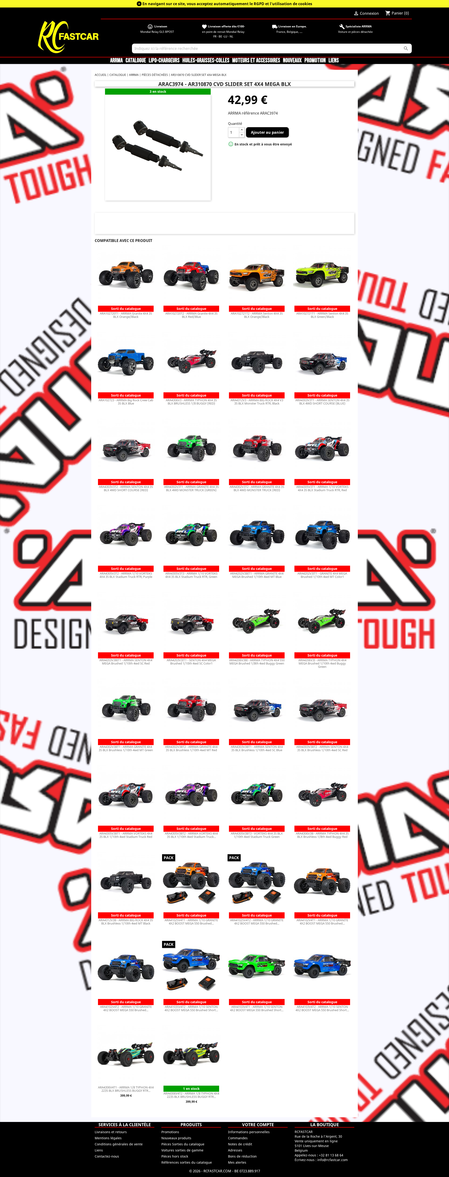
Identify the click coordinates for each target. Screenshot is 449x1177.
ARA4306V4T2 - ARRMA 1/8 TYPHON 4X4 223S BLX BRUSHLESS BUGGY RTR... (191, 1095)
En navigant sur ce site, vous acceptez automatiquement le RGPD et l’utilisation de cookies (227, 3)
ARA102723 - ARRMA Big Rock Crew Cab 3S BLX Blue (126, 401)
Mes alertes (237, 1162)
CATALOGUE (136, 60)
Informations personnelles (249, 1132)
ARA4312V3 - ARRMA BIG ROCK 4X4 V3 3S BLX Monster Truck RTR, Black (257, 401)
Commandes (238, 1138)
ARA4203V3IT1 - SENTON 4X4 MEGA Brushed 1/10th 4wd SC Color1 (191, 661)
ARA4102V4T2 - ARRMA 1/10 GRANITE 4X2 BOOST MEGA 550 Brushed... (126, 1008)
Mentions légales (108, 1138)
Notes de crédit (240, 1144)
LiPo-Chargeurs (164, 60)
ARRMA (116, 60)
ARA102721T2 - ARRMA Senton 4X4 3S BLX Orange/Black (257, 315)
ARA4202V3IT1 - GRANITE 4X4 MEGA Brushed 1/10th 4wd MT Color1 (322, 575)
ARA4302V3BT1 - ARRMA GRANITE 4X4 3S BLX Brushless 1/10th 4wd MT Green (126, 748)
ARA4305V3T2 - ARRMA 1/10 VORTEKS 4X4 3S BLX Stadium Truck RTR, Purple (126, 575)
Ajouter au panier (267, 132)
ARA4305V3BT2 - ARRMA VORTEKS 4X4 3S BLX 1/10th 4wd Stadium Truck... (191, 835)
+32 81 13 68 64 (331, 1155)
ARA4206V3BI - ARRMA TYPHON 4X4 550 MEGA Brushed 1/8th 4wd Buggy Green (257, 661)
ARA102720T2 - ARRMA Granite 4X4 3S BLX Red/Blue (191, 315)
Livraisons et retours (111, 1132)
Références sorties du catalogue (186, 1162)
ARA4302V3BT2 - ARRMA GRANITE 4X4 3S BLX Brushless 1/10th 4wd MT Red (191, 748)
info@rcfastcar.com (332, 1160)
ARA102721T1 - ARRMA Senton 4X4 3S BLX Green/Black (322, 315)
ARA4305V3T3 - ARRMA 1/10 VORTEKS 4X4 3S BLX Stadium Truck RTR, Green (191, 575)
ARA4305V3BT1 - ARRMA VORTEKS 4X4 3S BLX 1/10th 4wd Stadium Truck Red (125, 835)
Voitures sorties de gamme (182, 1150)
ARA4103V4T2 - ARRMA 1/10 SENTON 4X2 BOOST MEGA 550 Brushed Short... (322, 1008)
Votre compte (258, 1124)
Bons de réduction (242, 1156)
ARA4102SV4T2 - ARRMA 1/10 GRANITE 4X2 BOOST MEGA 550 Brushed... (256, 921)
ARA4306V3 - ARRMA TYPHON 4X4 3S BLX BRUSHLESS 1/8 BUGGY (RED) (191, 401)
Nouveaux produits (176, 1138)
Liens (334, 60)
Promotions (170, 1132)
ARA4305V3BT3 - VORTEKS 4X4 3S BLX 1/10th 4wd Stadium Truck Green (257, 835)
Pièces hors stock (174, 1156)
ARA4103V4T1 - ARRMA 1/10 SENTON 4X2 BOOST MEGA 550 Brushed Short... (256, 1008)
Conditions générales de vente (119, 1144)
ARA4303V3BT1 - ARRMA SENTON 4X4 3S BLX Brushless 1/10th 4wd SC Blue (257, 748)
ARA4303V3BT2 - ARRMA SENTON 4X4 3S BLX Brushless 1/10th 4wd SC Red (322, 748)
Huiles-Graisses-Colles (205, 60)
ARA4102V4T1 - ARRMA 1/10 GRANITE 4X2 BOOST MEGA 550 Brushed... (322, 921)
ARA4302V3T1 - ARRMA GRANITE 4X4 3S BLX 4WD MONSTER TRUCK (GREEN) (191, 488)
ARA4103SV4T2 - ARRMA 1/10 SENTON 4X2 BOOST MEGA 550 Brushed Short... (191, 1008)
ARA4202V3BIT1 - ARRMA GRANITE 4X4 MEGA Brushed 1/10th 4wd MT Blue (256, 575)
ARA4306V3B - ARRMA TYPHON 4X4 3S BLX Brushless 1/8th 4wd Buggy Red (322, 835)
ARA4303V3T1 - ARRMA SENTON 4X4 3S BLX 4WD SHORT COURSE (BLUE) (322, 401)
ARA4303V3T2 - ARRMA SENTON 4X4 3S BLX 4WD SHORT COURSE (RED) (126, 488)
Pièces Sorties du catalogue (182, 1144)
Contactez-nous (107, 1156)
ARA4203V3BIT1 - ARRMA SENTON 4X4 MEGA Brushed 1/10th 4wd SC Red (125, 661)
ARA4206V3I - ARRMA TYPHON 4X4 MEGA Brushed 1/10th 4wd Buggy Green (322, 663)
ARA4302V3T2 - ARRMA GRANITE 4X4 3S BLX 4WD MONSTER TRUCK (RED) (257, 488)
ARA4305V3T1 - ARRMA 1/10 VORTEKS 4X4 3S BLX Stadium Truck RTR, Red (322, 488)
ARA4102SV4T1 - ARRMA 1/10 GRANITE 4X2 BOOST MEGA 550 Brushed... (191, 921)
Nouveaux (292, 60)
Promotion (315, 60)
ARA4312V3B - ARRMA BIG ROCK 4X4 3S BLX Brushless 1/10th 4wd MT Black (126, 921)
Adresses (235, 1150)
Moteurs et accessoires (256, 60)
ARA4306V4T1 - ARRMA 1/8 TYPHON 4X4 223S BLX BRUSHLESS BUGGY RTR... (126, 1089)
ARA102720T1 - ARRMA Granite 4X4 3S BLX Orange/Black (126, 315)
